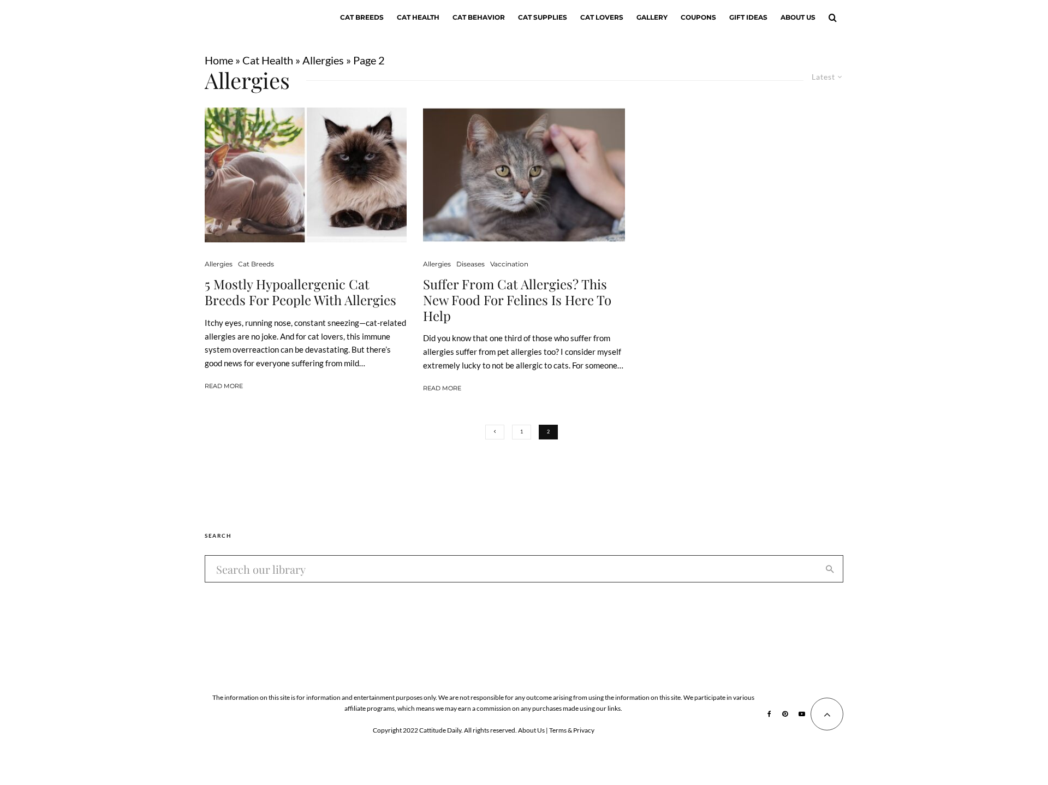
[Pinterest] (785, 714)
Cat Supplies (542, 17)
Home (219, 60)
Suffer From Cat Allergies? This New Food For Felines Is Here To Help (517, 299)
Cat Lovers (601, 17)
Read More (224, 386)
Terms (558, 730)
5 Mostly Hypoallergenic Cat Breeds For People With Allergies (300, 292)
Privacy (583, 730)
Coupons (698, 17)
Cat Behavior (478, 17)
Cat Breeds (362, 17)
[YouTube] (802, 714)
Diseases (470, 264)
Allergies (323, 60)
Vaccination (509, 264)
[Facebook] (769, 714)
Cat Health (418, 17)
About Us (798, 17)
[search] (830, 569)
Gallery (652, 17)
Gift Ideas (748, 17)
